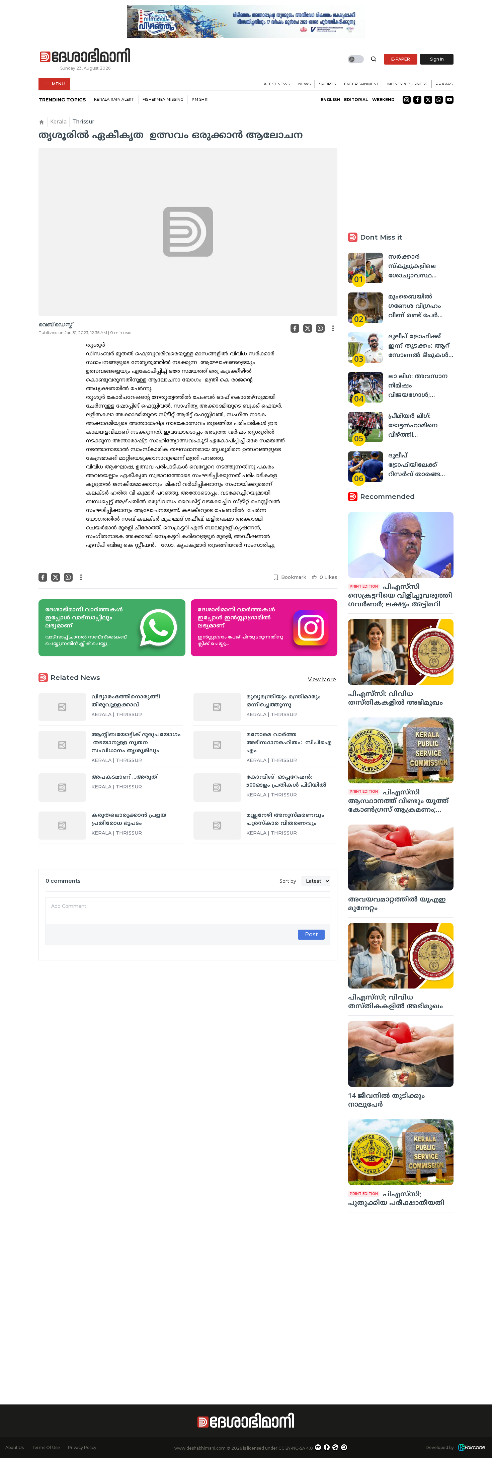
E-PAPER (400, 59)
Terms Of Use (46, 1447)
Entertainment (361, 83)
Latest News (275, 83)
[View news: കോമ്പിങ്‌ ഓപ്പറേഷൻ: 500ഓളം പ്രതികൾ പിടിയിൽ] (217, 787)
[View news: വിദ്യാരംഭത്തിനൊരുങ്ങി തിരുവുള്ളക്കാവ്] (62, 707)
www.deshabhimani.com (200, 1448)
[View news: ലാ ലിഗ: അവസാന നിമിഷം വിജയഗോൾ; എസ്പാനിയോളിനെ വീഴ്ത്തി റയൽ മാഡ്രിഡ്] (365, 387)
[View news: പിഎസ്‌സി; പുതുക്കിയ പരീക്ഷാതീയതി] (401, 1152)
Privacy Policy (82, 1447)
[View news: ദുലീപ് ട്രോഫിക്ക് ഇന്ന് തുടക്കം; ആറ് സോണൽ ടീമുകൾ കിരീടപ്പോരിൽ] (365, 347)
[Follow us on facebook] (417, 99)
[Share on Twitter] (307, 328)
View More (322, 679)
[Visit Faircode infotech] (472, 1447)
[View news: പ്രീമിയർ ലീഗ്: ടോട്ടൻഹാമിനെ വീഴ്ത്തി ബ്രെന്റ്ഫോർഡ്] (365, 427)
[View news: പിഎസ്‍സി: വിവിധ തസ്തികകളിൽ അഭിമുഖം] (401, 652)
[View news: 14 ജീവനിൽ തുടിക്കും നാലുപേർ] (401, 1054)
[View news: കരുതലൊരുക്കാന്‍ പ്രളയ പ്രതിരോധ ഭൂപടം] (62, 825)
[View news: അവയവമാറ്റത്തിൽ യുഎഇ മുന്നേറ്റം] (401, 857)
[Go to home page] (85, 55)
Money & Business (407, 83)
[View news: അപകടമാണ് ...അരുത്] (62, 787)
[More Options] (333, 328)
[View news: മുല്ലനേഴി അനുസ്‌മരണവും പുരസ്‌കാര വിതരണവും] (217, 825)
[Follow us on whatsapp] (438, 99)
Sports (327, 83)
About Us (14, 1447)
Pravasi (444, 83)
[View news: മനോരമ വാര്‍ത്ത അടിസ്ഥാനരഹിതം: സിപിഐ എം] (217, 745)
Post (311, 934)
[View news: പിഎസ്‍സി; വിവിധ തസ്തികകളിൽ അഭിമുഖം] (401, 956)
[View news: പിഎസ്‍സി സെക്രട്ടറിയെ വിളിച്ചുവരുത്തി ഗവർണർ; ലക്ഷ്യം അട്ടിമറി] (401, 545)
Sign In (437, 59)
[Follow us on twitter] (428, 99)
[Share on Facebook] (295, 328)
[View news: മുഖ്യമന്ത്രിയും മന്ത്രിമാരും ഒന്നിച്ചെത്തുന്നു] (217, 707)
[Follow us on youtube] (449, 99)
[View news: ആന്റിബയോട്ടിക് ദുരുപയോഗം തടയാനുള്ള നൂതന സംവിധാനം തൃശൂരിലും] (62, 745)
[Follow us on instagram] (406, 99)
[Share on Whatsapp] (320, 328)
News (304, 83)
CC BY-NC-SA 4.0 (295, 1448)
